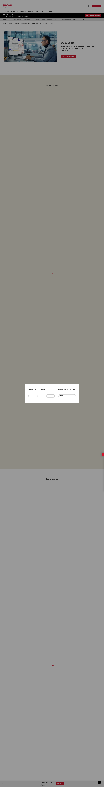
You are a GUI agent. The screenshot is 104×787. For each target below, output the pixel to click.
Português (50, 395)
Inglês (32, 395)
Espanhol (42, 395)
